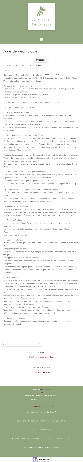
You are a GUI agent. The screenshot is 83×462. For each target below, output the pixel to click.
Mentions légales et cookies (41, 357)
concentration (9, 118)
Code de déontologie (41, 372)
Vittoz (40, 65)
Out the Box (45, 389)
